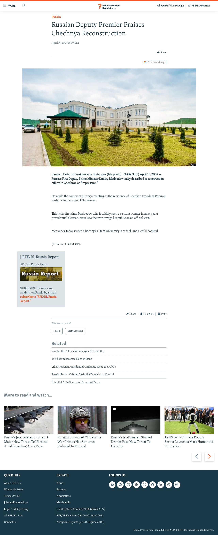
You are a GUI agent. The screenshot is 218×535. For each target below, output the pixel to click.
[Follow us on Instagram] (128, 484)
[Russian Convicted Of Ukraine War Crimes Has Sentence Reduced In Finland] (82, 420)
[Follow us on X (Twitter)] (144, 484)
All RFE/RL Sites (13, 515)
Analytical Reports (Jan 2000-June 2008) (80, 522)
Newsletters (64, 496)
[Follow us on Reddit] (120, 484)
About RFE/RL (12, 483)
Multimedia (63, 502)
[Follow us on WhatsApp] (169, 484)
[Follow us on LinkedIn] (160, 484)
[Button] (161, 52)
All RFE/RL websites (199, 5)
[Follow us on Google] (136, 484)
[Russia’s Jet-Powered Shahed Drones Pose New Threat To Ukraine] (135, 420)
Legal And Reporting (16, 509)
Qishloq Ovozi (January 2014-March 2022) (81, 509)
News (60, 483)
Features (62, 489)
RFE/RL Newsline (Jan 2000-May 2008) (80, 515)
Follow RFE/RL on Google (170, 5)
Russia (56, 17)
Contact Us (10, 522)
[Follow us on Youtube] (112, 484)
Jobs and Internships (16, 502)
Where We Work (13, 489)
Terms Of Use (12, 496)
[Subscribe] (177, 484)
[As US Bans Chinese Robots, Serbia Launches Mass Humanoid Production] (189, 420)
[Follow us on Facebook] (152, 484)
